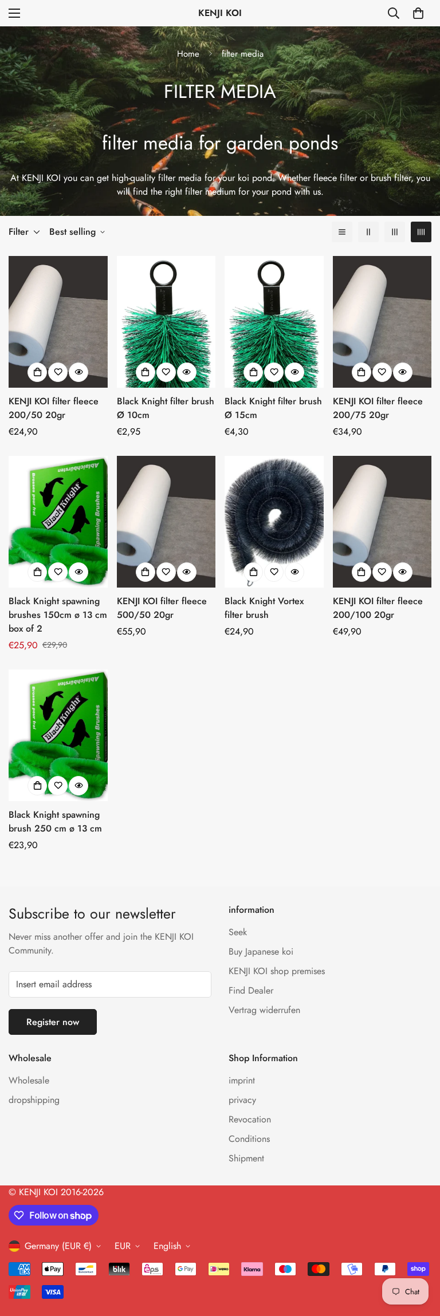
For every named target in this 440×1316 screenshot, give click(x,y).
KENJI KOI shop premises (277, 971)
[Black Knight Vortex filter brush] (274, 522)
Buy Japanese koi (261, 951)
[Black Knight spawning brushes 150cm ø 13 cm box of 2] (58, 522)
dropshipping (34, 1099)
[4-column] (421, 232)
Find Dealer (251, 990)
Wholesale (29, 1080)
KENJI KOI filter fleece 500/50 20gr (162, 607)
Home (188, 54)
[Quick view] (78, 372)
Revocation (250, 1119)
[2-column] (368, 232)
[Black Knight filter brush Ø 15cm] (274, 322)
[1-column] (342, 232)
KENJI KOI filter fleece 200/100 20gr (378, 607)
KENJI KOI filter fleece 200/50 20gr (54, 408)
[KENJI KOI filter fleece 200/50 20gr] (58, 322)
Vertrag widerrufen (264, 1009)
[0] (418, 13)
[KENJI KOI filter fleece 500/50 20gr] (166, 522)
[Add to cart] (37, 372)
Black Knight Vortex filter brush (264, 607)
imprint (242, 1080)
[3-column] (394, 232)
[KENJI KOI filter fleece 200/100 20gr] (382, 522)
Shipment (246, 1158)
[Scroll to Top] (417, 1253)
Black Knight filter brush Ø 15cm (273, 408)
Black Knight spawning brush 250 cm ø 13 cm (55, 821)
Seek (238, 932)
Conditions (249, 1138)
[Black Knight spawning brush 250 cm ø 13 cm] (58, 735)
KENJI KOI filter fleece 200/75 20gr (378, 408)
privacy (242, 1099)
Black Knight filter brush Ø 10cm (165, 408)
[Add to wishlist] (58, 372)
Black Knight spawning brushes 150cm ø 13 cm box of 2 (58, 614)
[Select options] (145, 372)
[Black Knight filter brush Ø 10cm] (166, 322)
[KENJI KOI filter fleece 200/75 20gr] (382, 322)
